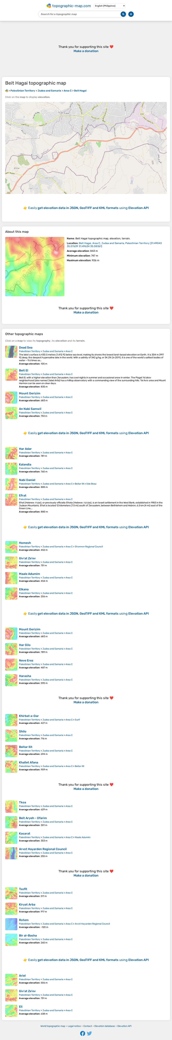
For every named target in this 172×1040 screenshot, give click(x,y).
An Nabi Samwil (30, 409)
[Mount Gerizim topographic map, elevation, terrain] (11, 397)
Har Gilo (25, 645)
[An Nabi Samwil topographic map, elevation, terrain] (11, 413)
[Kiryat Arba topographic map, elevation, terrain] (11, 909)
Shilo (22, 731)
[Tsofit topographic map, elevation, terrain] (11, 893)
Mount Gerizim (29, 393)
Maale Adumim (29, 574)
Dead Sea (25, 347)
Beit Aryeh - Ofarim (33, 818)
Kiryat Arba (27, 904)
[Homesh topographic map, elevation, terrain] (11, 547)
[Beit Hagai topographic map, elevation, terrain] (34, 266)
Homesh (25, 543)
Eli (21, 1006)
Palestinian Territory (29, 351)
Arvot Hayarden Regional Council (43, 849)
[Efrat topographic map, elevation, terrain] (11, 503)
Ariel (22, 975)
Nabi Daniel (27, 480)
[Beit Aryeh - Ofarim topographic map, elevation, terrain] (11, 822)
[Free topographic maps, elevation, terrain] (6, 90)
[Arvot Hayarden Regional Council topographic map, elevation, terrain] (11, 853)
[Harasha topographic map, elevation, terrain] (11, 680)
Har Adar (25, 449)
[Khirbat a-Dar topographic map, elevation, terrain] (11, 720)
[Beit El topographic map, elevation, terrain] (11, 378)
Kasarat (24, 833)
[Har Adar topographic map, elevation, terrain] (11, 453)
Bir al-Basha (28, 935)
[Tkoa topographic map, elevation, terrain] (11, 807)
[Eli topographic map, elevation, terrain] (11, 1011)
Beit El (23, 370)
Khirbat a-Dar (29, 716)
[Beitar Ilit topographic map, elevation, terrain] (11, 751)
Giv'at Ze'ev (27, 558)
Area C (69, 351)
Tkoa (22, 802)
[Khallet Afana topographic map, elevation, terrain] (11, 767)
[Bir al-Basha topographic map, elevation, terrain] (11, 940)
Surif (77, 719)
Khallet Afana (28, 762)
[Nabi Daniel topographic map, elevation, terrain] (11, 484)
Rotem (24, 920)
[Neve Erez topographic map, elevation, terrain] (11, 665)
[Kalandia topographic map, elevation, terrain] (11, 469)
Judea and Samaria (52, 351)
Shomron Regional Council (89, 546)
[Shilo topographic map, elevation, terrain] (11, 736)
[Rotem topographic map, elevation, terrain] (11, 924)
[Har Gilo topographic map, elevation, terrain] (11, 649)
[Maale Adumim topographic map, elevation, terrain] (11, 578)
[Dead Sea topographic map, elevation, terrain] (11, 355)
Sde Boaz (91, 483)
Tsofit (23, 889)
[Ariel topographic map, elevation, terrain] (11, 980)
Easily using (88, 208)
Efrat (22, 495)
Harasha (25, 676)
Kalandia (25, 464)
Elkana (24, 589)
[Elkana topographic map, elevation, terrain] (11, 593)
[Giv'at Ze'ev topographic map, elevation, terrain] (11, 562)
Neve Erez (26, 660)
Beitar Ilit (79, 483)
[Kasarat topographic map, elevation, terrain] (11, 838)
